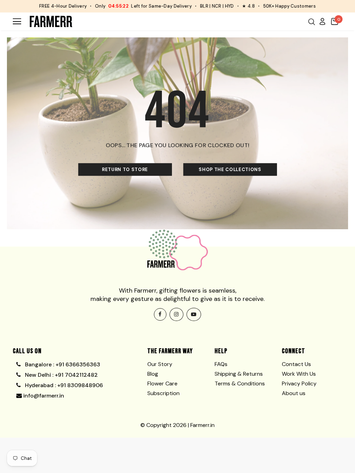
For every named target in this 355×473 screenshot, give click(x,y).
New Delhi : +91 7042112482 (61, 374)
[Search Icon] (311, 21)
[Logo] (51, 21)
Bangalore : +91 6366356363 (61, 364)
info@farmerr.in (43, 395)
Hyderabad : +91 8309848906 (63, 385)
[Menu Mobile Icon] (17, 21)
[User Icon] (322, 21)
